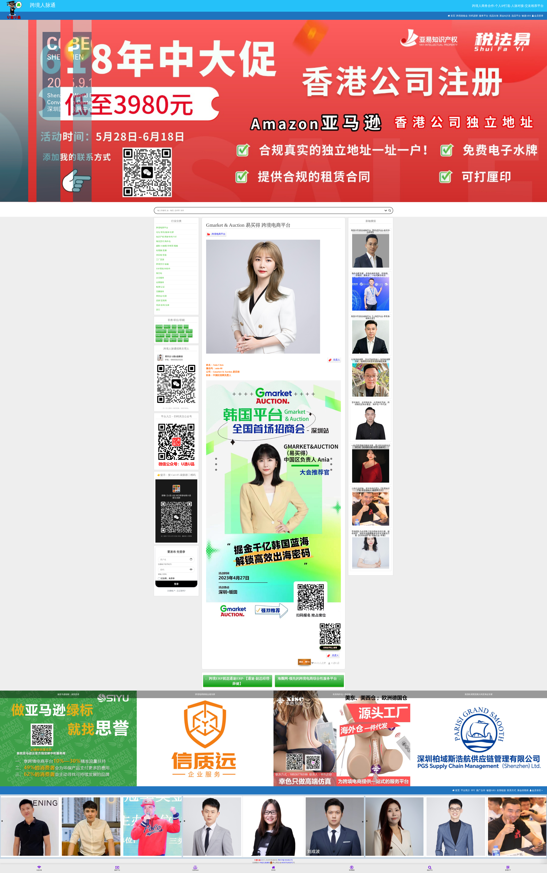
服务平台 (483, 16)
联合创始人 (161, 331)
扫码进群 (473, 16)
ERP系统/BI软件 (163, 269)
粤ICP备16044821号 (285, 860)
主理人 (189, 331)
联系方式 (511, 790)
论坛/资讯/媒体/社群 (165, 232)
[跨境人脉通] (14, 10)
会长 (168, 335)
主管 (186, 340)
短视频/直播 (161, 250)
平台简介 (465, 790)
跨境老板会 (462, 16)
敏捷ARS (526, 16)
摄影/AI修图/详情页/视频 (167, 246)
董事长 (183, 335)
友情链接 (501, 790)
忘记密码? (181, 591)
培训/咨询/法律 (162, 305)
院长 (190, 335)
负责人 (336, 359)
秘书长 (173, 340)
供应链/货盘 (161, 255)
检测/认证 (160, 287)
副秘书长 (160, 335)
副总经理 (172, 331)
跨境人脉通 (43, 5)
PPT (473, 790)
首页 (452, 16)
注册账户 (171, 591)
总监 (174, 327)
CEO (186, 327)
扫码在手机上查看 (330, 648)
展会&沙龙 (505, 16)
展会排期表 (523, 790)
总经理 (159, 327)
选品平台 (516, 16)
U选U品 (335, 663)
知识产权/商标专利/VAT (166, 237)
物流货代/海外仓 (163, 241)
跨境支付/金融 (162, 264)
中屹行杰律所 (265, 863)
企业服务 (160, 278)
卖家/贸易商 (161, 300)
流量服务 (160, 291)
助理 (180, 340)
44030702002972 (287, 863)
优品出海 (493, 16)
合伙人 (159, 340)
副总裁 (175, 335)
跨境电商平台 (218, 234)
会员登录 (538, 16)
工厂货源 (160, 259)
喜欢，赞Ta (304, 662)
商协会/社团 (161, 296)
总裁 (166, 340)
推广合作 (480, 790)
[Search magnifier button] (390, 210)
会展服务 (160, 282)
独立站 (159, 273)
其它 (158, 310)
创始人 (167, 327)
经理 (180, 327)
